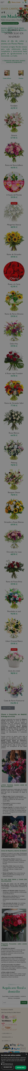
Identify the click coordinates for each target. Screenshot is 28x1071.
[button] (14, 1064)
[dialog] (14, 1062)
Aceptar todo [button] (20, 1067)
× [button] (26, 1054)
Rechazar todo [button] (8, 1067)
